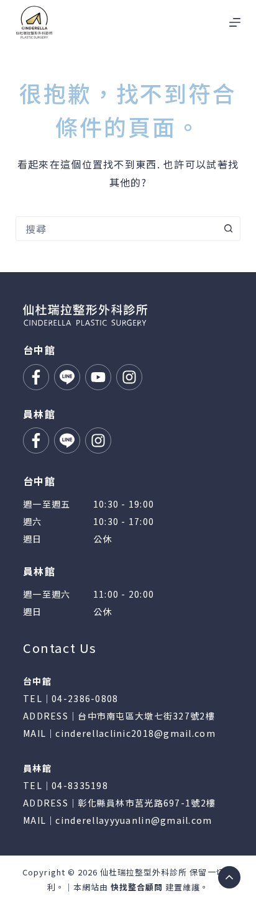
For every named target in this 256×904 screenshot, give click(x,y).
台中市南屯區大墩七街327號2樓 (146, 716)
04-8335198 (80, 785)
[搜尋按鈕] (228, 228)
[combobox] (116, 228)
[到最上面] (229, 877)
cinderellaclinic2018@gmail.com (135, 733)
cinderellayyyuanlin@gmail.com (133, 820)
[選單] (234, 22)
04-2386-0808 (85, 698)
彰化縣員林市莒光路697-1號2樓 (147, 803)
